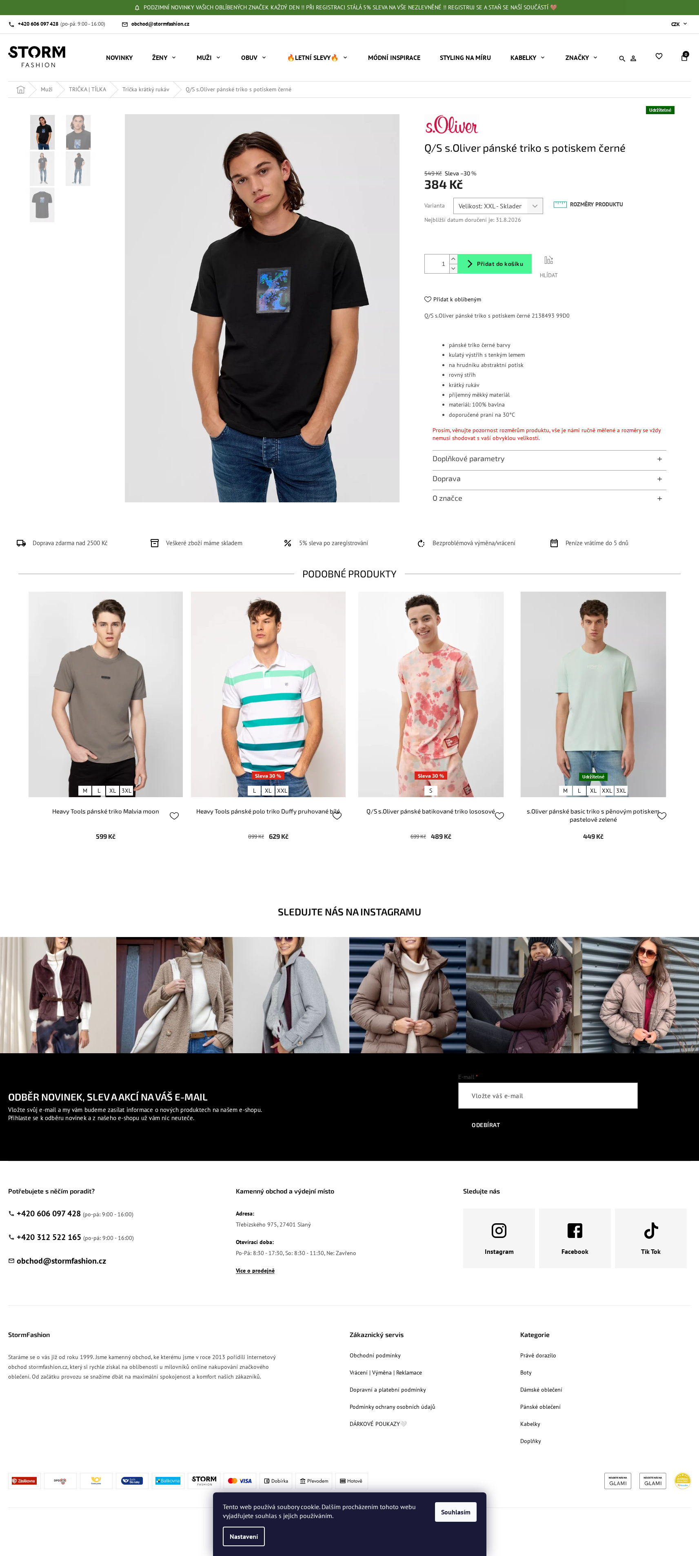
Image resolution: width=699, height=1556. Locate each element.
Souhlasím (455, 1512)
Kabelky (530, 1424)
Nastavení (244, 1536)
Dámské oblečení (541, 1389)
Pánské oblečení (540, 1406)
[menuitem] (119, 57)
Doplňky (530, 1441)
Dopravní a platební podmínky (388, 1389)
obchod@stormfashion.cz (61, 1261)
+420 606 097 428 (49, 1213)
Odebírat (486, 1124)
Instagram (499, 1251)
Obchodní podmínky (375, 1355)
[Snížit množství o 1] (453, 268)
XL (112, 790)
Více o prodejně (255, 1270)
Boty (526, 1372)
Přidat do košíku (500, 263)
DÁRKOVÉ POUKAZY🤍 (378, 1424)
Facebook (574, 1251)
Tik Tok (651, 1251)
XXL (282, 790)
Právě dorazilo (538, 1355)
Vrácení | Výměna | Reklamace (386, 1372)
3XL (126, 790)
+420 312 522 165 (49, 1237)
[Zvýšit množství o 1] (453, 259)
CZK (676, 24)
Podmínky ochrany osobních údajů (392, 1406)
